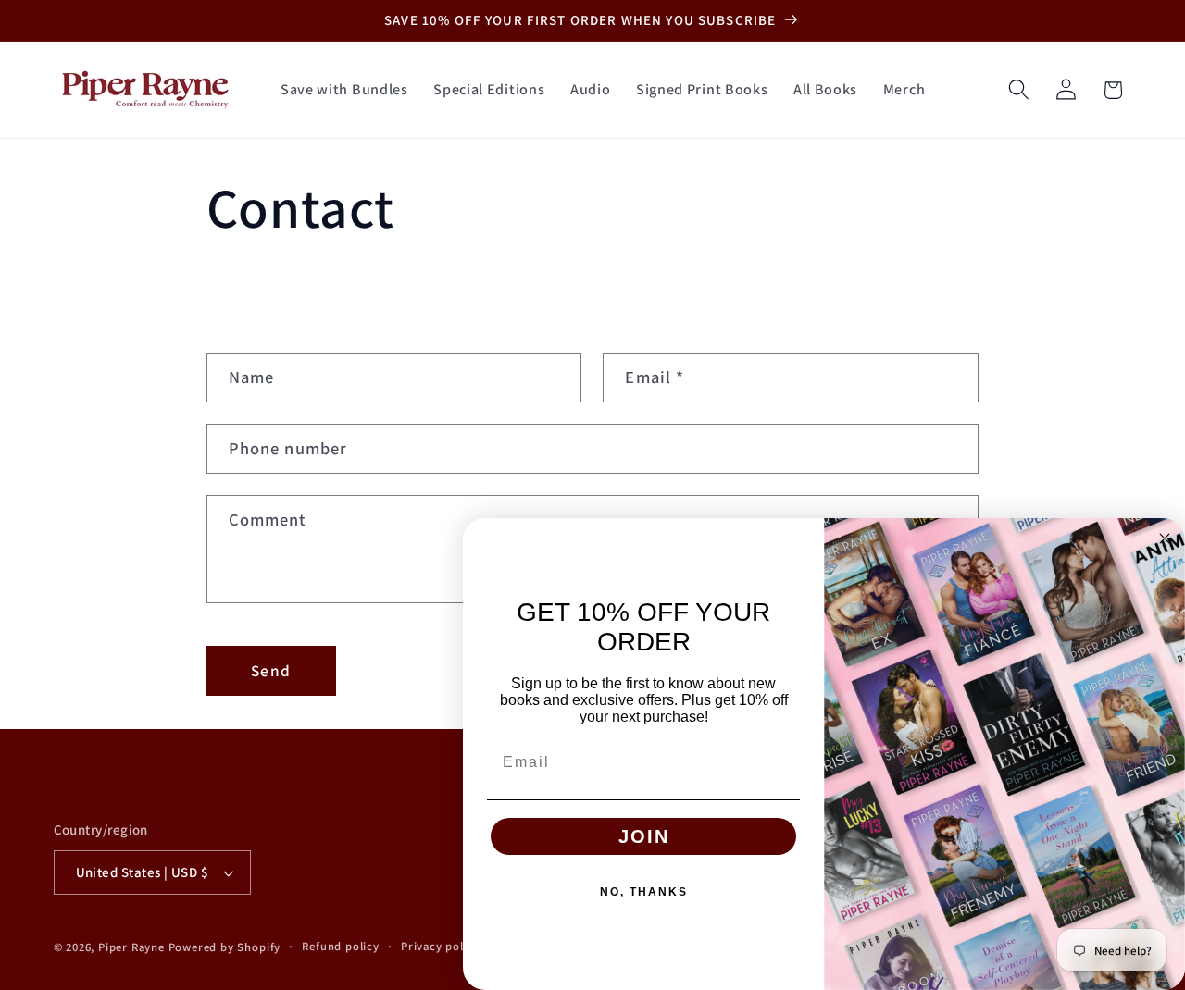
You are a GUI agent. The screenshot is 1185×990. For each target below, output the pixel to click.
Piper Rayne (131, 947)
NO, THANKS (644, 891)
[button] (1018, 90)
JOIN (643, 836)
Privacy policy (440, 946)
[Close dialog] (1165, 538)
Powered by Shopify (224, 947)
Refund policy (340, 946)
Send (271, 670)
